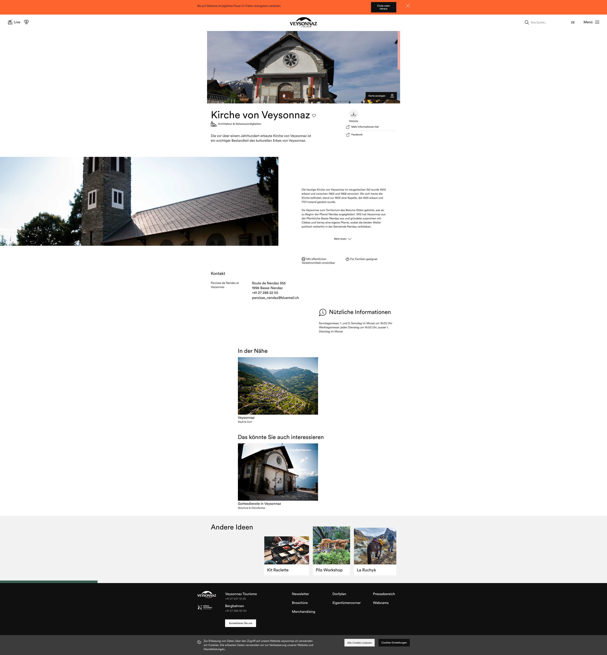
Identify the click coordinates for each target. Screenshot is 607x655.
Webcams (381, 603)
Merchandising (303, 611)
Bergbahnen (234, 606)
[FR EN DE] (575, 22)
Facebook (357, 134)
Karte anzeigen (376, 95)
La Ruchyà (366, 570)
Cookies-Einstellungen (394, 642)
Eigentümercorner (346, 603)
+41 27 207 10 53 (235, 598)
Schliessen (408, 6)
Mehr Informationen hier (365, 126)
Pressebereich (384, 594)
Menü (588, 22)
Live (17, 22)
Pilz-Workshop (329, 570)
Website (353, 121)
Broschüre (300, 603)
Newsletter (300, 594)
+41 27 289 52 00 (236, 610)
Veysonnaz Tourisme (206, 595)
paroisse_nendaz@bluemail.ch (270, 298)
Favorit (314, 116)
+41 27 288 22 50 (265, 292)
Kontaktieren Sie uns (240, 623)
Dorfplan (339, 594)
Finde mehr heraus (383, 7)
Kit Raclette (278, 570)
